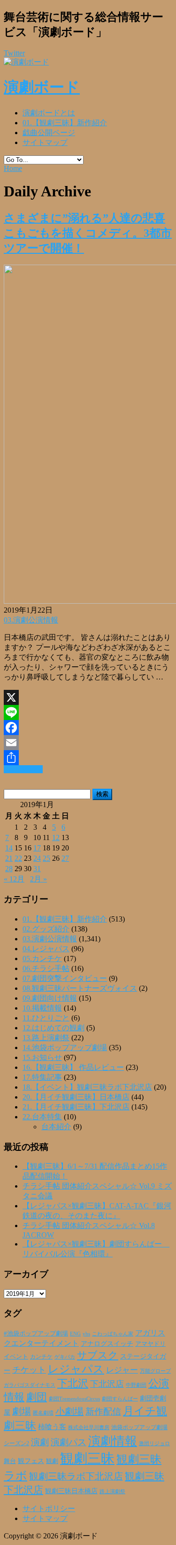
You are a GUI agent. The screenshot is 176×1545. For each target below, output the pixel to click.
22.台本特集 (42, 1117)
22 (18, 858)
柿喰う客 (52, 1427)
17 (37, 848)
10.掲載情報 (42, 1008)
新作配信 (103, 1411)
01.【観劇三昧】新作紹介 (65, 123)
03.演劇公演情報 (31, 620)
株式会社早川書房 (88, 1427)
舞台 (10, 1461)
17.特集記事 (42, 1077)
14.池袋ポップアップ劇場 (65, 1047)
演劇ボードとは (49, 113)
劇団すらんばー (120, 1398)
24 (37, 858)
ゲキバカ (64, 1356)
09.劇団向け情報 (50, 998)
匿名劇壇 (43, 1413)
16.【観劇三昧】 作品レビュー (73, 1067)
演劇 (40, 1442)
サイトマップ (45, 142)
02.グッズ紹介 (46, 929)
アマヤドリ (150, 1343)
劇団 (36, 1397)
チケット (29, 1370)
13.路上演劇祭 (46, 1038)
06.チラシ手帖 (46, 968)
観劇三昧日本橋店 (71, 1491)
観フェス (31, 1460)
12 (56, 837)
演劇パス (68, 1442)
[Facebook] (88, 727)
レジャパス (76, 1369)
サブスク (97, 1355)
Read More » (23, 769)
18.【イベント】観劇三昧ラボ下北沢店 (87, 1087)
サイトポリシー (49, 1509)
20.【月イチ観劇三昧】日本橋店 (76, 1097)
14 (9, 848)
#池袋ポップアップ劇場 (36, 1333)
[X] (88, 697)
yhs (86, 1333)
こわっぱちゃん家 (112, 1333)
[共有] (88, 757)
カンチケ (41, 1356)
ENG (75, 1333)
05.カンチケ (42, 959)
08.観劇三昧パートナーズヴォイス (80, 988)
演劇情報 (112, 1441)
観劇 (52, 1460)
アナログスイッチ (107, 1343)
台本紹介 (56, 1127)
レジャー (122, 1370)
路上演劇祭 (112, 1491)
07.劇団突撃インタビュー (65, 978)
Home (13, 168)
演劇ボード (42, 87)
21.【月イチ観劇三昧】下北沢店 (76, 1107)
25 (46, 858)
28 (9, 869)
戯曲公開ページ (49, 133)
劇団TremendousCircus (74, 1398)
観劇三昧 (87, 1458)
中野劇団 (136, 1385)
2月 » (38, 879)
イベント (16, 1356)
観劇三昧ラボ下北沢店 (76, 1476)
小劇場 (69, 1411)
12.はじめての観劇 (53, 1028)
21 (9, 858)
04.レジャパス (46, 949)
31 (37, 869)
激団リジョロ (154, 1443)
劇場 (21, 1411)
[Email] (88, 742)
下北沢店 (107, 1384)
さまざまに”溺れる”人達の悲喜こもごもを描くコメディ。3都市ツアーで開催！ (88, 233)
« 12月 (14, 879)
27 (65, 858)
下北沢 (72, 1383)
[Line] (88, 712)
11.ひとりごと (46, 1018)
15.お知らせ (42, 1057)
